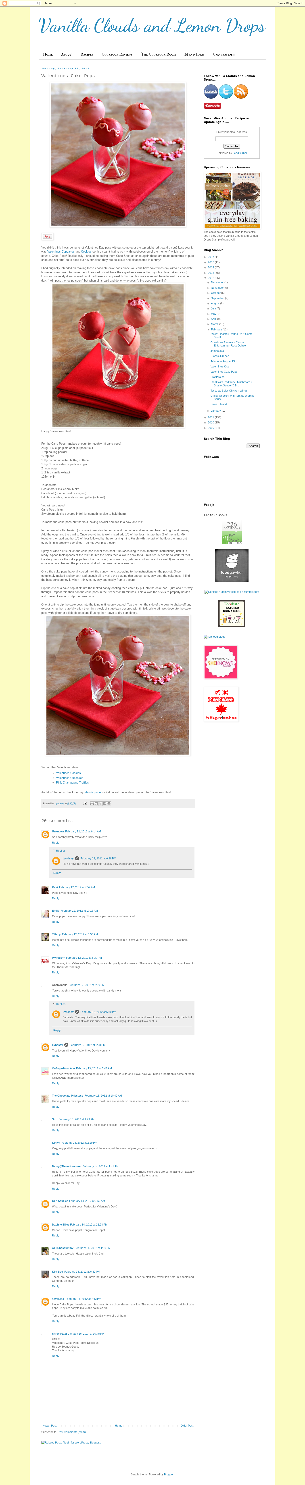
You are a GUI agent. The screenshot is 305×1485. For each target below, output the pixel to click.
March (215, 324)
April (214, 319)
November (217, 287)
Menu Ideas (194, 54)
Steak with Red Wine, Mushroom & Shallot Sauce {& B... (232, 384)
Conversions (224, 54)
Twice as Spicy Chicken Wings (229, 390)
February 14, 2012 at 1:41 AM (101, 1166)
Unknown (58, 831)
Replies (60, 850)
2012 (211, 278)
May (214, 313)
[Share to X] (100, 803)
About (66, 54)
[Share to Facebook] (104, 803)
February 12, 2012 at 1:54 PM (80, 934)
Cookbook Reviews (117, 54)
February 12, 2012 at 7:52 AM (77, 887)
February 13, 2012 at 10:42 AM (103, 1095)
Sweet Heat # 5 (220, 404)
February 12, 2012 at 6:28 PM (98, 858)
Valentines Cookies (68, 773)
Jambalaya (217, 351)
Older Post (187, 1425)
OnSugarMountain (63, 1068)
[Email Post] (85, 803)
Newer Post (49, 1425)
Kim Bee (57, 1271)
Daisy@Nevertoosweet (66, 1166)
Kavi (55, 887)
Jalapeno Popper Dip (223, 361)
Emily (55, 910)
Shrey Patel (59, 1333)
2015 (211, 262)
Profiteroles (217, 377)
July (214, 308)
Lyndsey (68, 858)
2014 (211, 267)
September (218, 298)
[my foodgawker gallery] (232, 581)
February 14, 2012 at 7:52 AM (87, 1201)
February (217, 329)
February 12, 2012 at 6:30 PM (98, 1012)
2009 (211, 427)
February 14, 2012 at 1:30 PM (93, 1248)
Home (48, 54)
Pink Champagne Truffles (72, 782)
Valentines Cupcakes (61, 251)
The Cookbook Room (158, 54)
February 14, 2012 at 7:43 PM (83, 1298)
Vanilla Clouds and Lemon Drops (152, 25)
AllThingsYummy (62, 1248)
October (216, 293)
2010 (211, 422)
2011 (211, 417)
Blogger (168, 1474)
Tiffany (56, 934)
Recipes (86, 54)
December (217, 282)
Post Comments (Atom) (72, 1432)
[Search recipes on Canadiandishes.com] (214, 636)
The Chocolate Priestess (67, 1095)
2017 (211, 257)
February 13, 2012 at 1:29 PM (76, 1119)
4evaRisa (58, 1298)
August (215, 303)
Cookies (86, 251)
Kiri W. (56, 1142)
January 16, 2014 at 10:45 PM (86, 1333)
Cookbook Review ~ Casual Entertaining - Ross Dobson (229, 344)
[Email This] (92, 803)
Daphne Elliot (60, 1224)
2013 (211, 272)
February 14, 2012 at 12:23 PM (88, 1224)
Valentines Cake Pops (224, 371)
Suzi (54, 1119)
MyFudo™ (58, 957)
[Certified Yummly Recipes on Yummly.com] (232, 591)
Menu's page (92, 792)
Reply (55, 842)
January (216, 410)
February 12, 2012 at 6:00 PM (86, 985)
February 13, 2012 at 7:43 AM (94, 1068)
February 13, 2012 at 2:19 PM (79, 1142)
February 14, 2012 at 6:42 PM (82, 1271)
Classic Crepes (220, 356)
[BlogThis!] (96, 803)
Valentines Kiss (220, 366)
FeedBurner (240, 153)
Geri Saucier (60, 1201)
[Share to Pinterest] (109, 803)
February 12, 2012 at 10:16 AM (79, 910)
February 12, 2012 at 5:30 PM (84, 957)
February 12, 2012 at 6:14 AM (83, 831)
